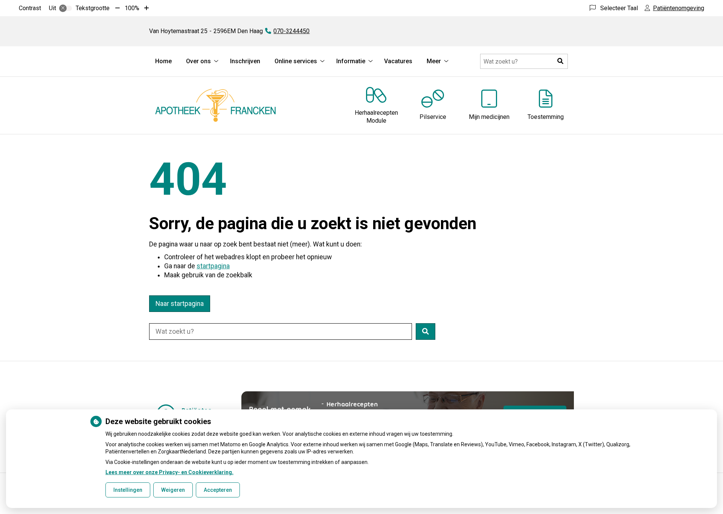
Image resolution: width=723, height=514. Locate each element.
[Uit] (65, 8)
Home (163, 61)
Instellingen (127, 490)
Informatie (350, 61)
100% (132, 8)
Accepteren (218, 490)
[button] (560, 61)
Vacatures (398, 61)
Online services (296, 61)
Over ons (198, 61)
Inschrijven (245, 61)
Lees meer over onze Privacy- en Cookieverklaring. (169, 472)
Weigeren (173, 490)
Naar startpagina (180, 303)
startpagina (213, 266)
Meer (434, 61)
